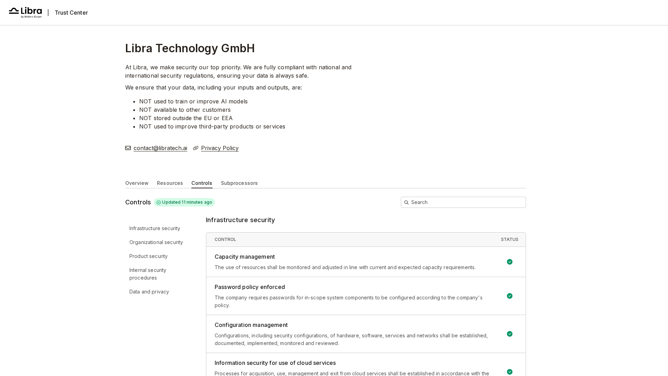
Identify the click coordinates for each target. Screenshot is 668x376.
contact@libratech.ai (160, 147)
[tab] (137, 182)
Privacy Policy (220, 147)
